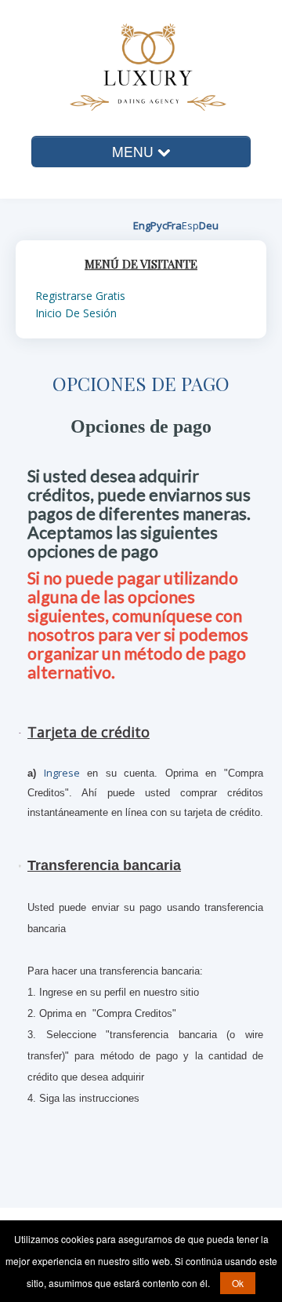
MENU (134, 151)
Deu (209, 225)
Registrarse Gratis (80, 295)
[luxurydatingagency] (127, 65)
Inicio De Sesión (76, 312)
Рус (158, 225)
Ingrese (62, 773)
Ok (238, 1282)
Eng (141, 225)
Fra (174, 225)
